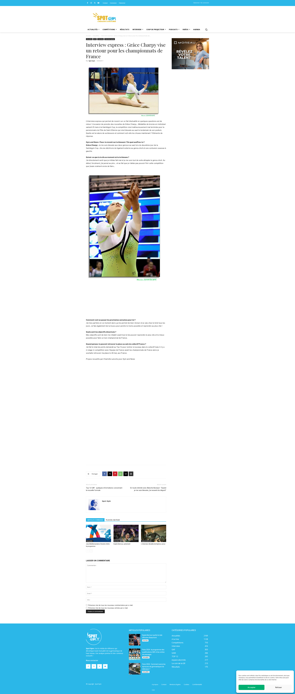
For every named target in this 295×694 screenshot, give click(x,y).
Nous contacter (92, 660)
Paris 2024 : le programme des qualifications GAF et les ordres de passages (153, 652)
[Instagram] (91, 3)
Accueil (88, 36)
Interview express (109, 39)
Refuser (278, 687)
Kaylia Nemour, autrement (122, 544)
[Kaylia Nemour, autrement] (126, 533)
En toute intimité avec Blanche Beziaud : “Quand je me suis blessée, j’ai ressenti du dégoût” (148, 489)
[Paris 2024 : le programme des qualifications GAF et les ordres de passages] (134, 654)
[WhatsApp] (120, 474)
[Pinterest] (115, 474)
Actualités (96, 36)
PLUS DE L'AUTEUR (113, 520)
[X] (94, 3)
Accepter (251, 687)
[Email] (125, 474)
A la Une (116, 541)
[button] (206, 29)
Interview (100, 39)
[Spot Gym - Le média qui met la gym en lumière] (104, 17)
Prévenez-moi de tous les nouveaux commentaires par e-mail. (110, 605)
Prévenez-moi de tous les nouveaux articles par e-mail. (108, 608)
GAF (95, 39)
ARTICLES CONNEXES (95, 520)
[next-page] (91, 550)
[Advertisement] (163, 14)
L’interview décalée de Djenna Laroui (153, 544)
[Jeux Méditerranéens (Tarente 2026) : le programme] (98, 533)
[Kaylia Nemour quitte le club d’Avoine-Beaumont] (134, 639)
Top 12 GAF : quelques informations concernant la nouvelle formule (104, 489)
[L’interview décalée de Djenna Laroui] (153, 533)
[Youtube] (98, 3)
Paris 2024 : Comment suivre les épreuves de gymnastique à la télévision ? (153, 666)
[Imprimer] (131, 474)
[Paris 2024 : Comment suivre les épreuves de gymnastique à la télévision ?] (134, 669)
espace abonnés (147, 541)
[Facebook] (87, 3)
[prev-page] (87, 550)
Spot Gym (92, 61)
